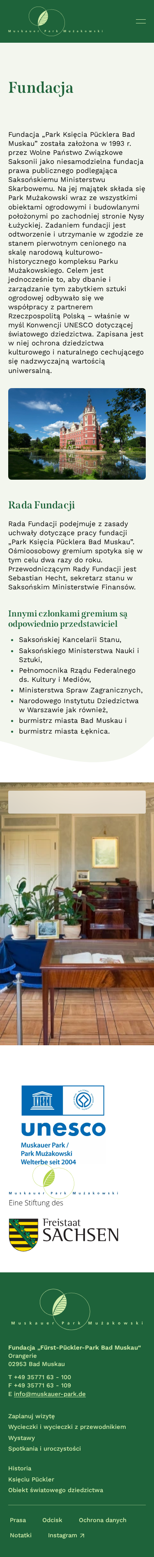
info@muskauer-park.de (50, 1394)
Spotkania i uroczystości (44, 1448)
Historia (19, 1468)
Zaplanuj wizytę (31, 1416)
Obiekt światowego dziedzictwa (55, 1490)
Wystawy (21, 1438)
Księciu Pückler (31, 1479)
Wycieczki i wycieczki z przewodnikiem (67, 1427)
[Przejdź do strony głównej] (55, 21)
